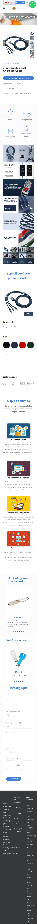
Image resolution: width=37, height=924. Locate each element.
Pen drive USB (17, 821)
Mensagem (10, 733)
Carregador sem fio (19, 830)
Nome (8, 699)
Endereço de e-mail (13, 723)
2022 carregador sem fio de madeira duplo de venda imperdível (30, 894)
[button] (13, 631)
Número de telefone (13, 711)
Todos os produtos (19, 810)
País (7, 748)
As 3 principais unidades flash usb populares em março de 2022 (30, 816)
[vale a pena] (18, 8)
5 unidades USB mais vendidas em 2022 (30, 869)
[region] (18, 609)
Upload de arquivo (12, 758)
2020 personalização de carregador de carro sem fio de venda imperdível (30, 844)
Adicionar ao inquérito (19, 78)
